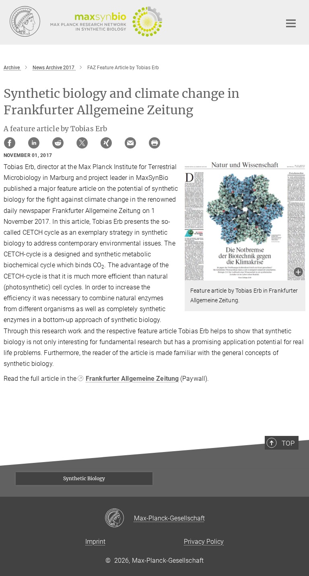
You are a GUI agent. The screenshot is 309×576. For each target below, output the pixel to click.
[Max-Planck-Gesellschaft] (119, 518)
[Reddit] (58, 143)
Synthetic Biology (84, 478)
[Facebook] (10, 143)
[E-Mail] (130, 143)
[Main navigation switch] (291, 23)
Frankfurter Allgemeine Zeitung (132, 378)
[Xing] (106, 143)
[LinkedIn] (34, 143)
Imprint (95, 541)
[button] (298, 273)
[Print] (154, 143)
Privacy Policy (204, 541)
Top (288, 443)
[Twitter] (82, 143)
